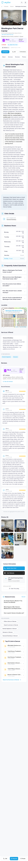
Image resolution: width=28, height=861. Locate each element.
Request (15, 858)
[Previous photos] (3, 16)
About (4, 57)
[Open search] (21, 2)
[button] (14, 316)
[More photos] (24, 16)
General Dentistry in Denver (10, 635)
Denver (12, 6)
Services (10, 57)
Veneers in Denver (8, 632)
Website (6, 47)
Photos (24, 57)
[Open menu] (25, 2)
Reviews (17, 57)
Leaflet (16, 326)
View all (23, 596)
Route (23, 858)
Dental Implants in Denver (10, 628)
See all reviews (8, 381)
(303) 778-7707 (13, 44)
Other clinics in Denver (10, 621)
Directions (23, 51)
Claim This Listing (15, 588)
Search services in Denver (11, 625)
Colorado (6, 6)
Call (14, 51)
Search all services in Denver (11, 679)
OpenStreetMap (23, 326)
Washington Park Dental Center (14, 310)
